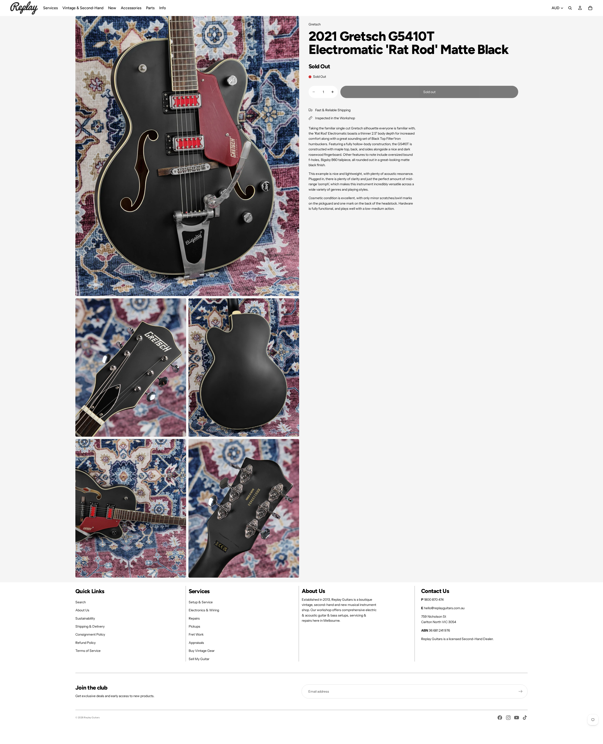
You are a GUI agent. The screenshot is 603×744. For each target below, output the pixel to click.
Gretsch (315, 24)
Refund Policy (85, 643)
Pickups (194, 626)
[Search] (570, 8)
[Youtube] (516, 717)
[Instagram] (508, 717)
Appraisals (196, 643)
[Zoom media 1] (187, 156)
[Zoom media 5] (243, 508)
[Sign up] (521, 691)
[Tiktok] (525, 717)
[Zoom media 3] (243, 367)
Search (80, 602)
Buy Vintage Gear (202, 651)
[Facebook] (500, 717)
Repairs (194, 618)
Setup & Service (201, 602)
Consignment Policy (90, 634)
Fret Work (196, 634)
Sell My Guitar (199, 659)
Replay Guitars (92, 717)
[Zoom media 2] (130, 367)
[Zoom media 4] (130, 508)
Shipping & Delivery (90, 626)
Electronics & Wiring (204, 610)
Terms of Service (88, 651)
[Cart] (590, 8)
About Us (82, 610)
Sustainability (85, 618)
